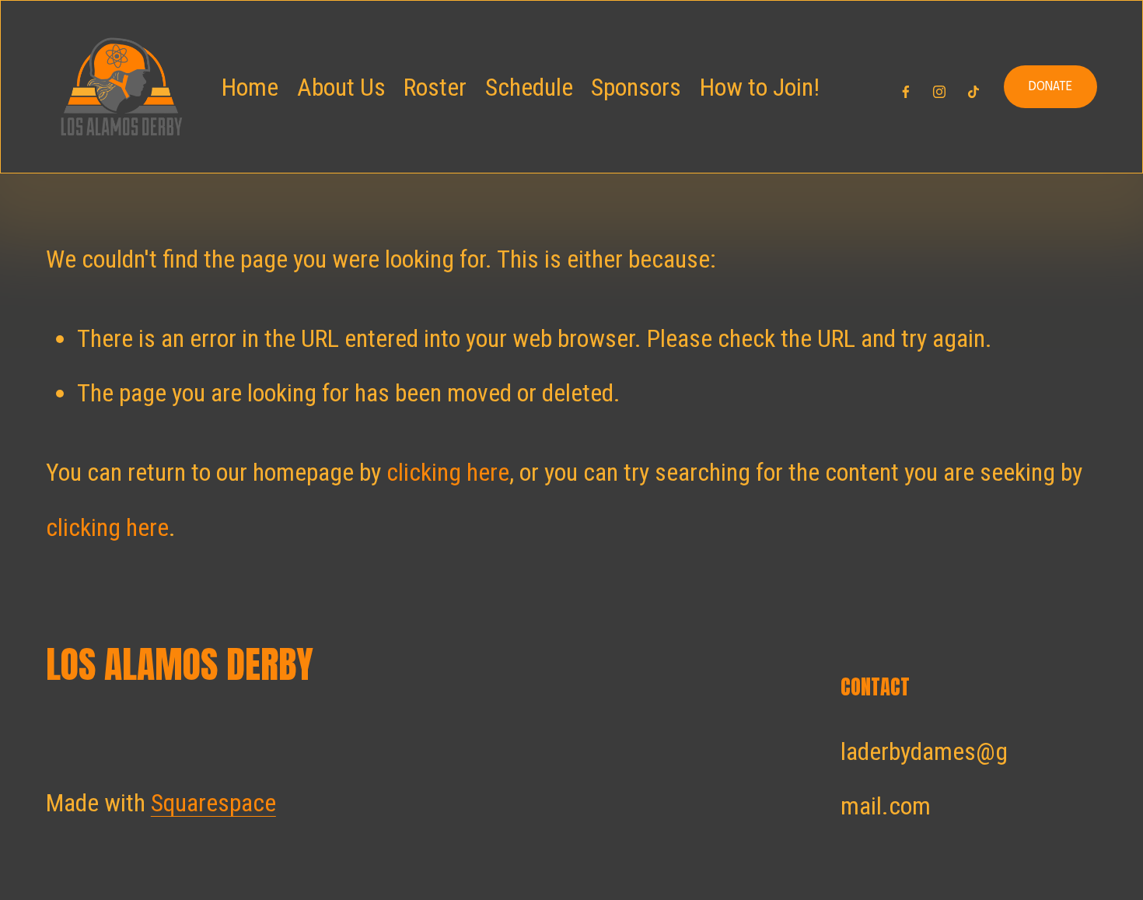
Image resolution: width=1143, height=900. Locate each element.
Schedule (529, 87)
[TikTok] (973, 87)
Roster (435, 87)
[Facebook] (906, 87)
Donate (1050, 86)
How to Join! (760, 87)
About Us (341, 87)
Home (250, 87)
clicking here (447, 472)
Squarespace (213, 803)
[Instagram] (939, 87)
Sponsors (636, 87)
